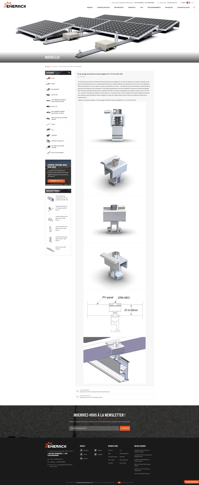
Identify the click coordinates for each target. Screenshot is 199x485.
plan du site (123, 463)
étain (53, 84)
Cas (141, 7)
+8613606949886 (60, 462)
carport (54, 135)
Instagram (100, 454)
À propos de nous (103, 7)
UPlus (53, 124)
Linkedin (85, 458)
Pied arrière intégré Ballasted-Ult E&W (58, 112)
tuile (52, 78)
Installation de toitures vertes (59, 118)
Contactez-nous (183, 7)
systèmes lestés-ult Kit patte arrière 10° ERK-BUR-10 (61, 228)
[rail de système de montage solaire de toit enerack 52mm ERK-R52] (50, 199)
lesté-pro (54, 95)
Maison (89, 7)
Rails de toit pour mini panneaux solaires (142, 465)
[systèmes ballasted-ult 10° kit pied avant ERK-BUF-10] (50, 209)
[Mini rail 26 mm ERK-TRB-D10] (50, 250)
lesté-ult (54, 106)
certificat (131, 7)
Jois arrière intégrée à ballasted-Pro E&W (58, 100)
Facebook (85, 450)
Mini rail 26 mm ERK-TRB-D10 (61, 248)
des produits (111, 460)
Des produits (118, 7)
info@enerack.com (172, 2)
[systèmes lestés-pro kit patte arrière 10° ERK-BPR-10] (50, 239)
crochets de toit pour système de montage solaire (143, 455)
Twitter (85, 454)
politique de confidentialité (108, 482)
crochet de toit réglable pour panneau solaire (141, 460)
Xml (116, 482)
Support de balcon (57, 141)
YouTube (100, 450)
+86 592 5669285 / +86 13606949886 (144, 2)
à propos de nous (112, 456)
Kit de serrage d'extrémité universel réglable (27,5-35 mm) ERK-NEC (116, 100)
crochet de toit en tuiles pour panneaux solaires (141, 451)
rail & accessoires (57, 152)
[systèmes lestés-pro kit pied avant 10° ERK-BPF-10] (50, 219)
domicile (110, 450)
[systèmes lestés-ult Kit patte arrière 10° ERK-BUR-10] (50, 229)
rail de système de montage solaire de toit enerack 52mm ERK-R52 (62, 198)
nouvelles (169, 7)
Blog (109, 453)
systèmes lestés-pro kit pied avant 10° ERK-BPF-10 (61, 218)
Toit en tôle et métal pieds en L (142, 473)
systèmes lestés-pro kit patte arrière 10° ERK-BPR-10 (61, 238)
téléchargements (154, 7)
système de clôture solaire (57, 146)
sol (52, 130)
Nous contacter (124, 460)
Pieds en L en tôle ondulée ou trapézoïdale (142, 469)
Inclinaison (55, 89)
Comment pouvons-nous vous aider (57, 166)
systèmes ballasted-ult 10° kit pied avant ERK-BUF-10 (61, 208)
